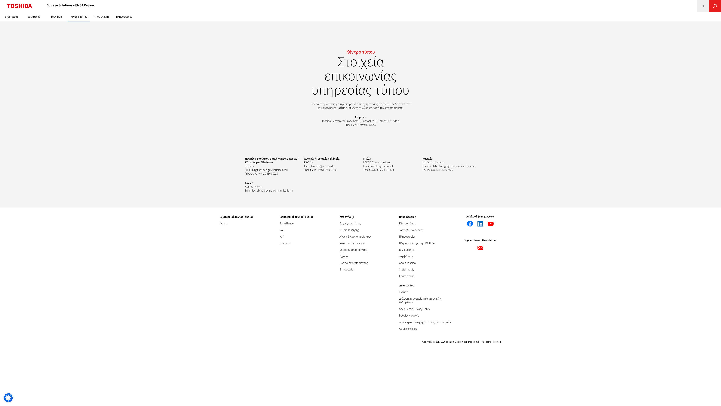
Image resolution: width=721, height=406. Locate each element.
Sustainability (406, 269)
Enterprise (285, 243)
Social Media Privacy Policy (414, 309)
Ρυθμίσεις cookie (409, 315)
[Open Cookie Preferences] (8, 401)
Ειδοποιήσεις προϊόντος (353, 263)
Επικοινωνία (346, 269)
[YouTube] (491, 224)
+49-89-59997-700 (327, 170)
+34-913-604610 (444, 170)
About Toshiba (407, 263)
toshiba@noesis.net (381, 166)
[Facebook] (470, 224)
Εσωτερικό (33, 16)
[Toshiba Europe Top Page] (19, 6)
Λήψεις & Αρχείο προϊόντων (355, 236)
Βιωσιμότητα (407, 249)
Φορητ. (224, 223)
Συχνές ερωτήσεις (350, 223)
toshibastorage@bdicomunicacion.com (452, 166)
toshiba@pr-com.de (322, 166)
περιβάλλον (406, 256)
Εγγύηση (344, 256)
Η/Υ (282, 236)
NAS (282, 230)
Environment (406, 276)
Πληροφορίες (124, 16)
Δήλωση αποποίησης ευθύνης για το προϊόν (425, 322)
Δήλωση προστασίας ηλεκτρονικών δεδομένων (420, 300)
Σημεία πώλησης (349, 230)
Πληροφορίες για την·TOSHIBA (417, 243)
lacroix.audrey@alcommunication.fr (272, 190)
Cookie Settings (408, 328)
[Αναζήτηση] (715, 6)
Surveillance (286, 223)
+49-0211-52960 (367, 124)
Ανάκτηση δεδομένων (352, 243)
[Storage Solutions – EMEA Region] (70, 6)
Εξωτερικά (11, 16)
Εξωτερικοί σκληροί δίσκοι (236, 217)
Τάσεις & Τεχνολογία (411, 230)
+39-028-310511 (385, 170)
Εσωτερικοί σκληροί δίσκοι (296, 217)
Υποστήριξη (101, 16)
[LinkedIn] (480, 224)
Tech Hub (56, 16)
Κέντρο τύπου (78, 16)
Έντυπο (403, 292)
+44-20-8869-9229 (268, 173)
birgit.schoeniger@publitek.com (270, 170)
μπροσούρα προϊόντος (353, 249)
